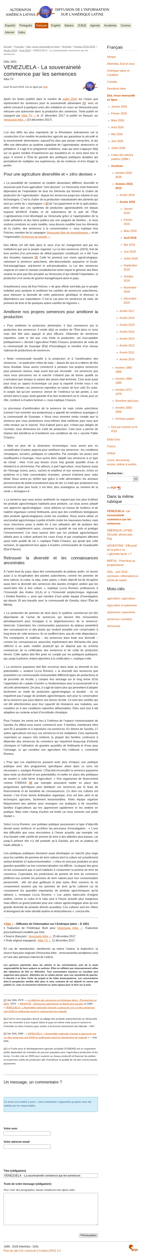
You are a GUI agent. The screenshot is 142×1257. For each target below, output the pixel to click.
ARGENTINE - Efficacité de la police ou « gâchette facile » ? (122, 549)
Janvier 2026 (119, 106)
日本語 (82, 25)
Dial (45, 86)
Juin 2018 (130, 251)
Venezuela (113, 626)
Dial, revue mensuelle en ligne (43, 46)
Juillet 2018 (131, 258)
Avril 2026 (117, 127)
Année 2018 (10, 50)
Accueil (7, 46)
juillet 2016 (70, 99)
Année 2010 (127, 359)
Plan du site (11, 1250)
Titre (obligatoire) (15, 1170)
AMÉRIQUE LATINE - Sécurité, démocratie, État (120, 534)
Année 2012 (127, 345)
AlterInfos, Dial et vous (121, 63)
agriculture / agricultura (121, 598)
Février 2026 (119, 113)
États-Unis (113, 439)
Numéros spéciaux (126, 400)
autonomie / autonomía (121, 612)
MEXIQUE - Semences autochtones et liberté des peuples (51, 1003)
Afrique (111, 56)
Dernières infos (116, 88)
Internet (9, 32)
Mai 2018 (129, 244)
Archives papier (125, 418)
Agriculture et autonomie (122, 605)
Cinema (125, 25)
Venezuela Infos (13, 119)
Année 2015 (127, 324)
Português (25, 25)
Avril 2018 (25, 50)
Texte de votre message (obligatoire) (27, 1183)
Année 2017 (127, 311)
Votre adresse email (16, 1141)
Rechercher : (115, 473)
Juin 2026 (117, 141)
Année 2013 (127, 338)
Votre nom (10, 1128)
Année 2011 (126, 352)
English (55, 25)
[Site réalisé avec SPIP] (133, 1248)
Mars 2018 (130, 230)
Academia (110, 25)
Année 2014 (127, 331)
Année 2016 (127, 317)
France (111, 446)
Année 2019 (127, 195)
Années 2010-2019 (84, 46)
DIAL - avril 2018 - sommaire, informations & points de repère (122, 576)
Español (10, 25)
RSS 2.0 (55, 1250)
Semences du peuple (34, 236)
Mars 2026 (117, 120)
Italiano (69, 25)
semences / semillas (119, 619)
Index (21, 32)
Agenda (95, 25)
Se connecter (28, 1250)
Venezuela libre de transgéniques (67, 232)
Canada (112, 81)
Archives (67, 46)
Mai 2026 (117, 134)
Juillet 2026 (118, 148)
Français (41, 25)
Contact (43, 1250)
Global (111, 453)
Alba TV (26, 115)
